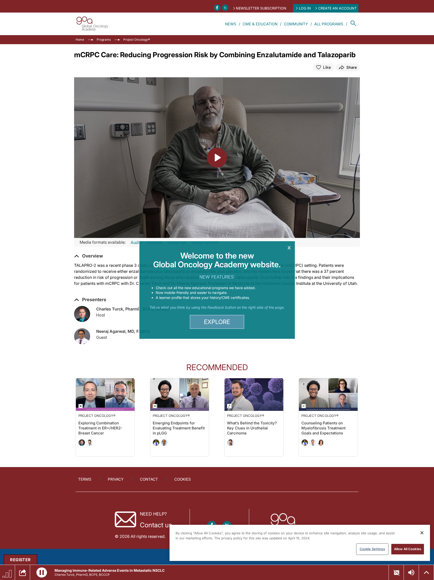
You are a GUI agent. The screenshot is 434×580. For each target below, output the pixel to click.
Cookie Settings (372, 549)
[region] (300, 543)
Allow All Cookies (407, 549)
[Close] (421, 532)
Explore (217, 322)
